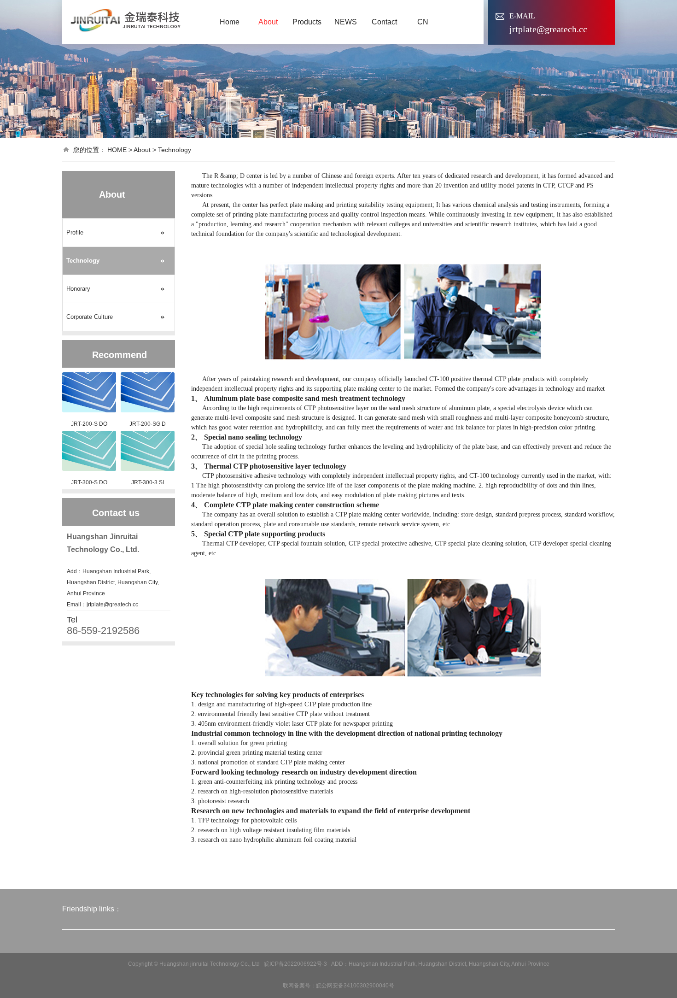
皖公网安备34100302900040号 (355, 985)
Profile (74, 232)
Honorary (78, 288)
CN (422, 22)
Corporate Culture (89, 316)
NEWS (345, 22)
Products (306, 22)
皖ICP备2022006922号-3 (295, 964)
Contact (384, 22)
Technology (174, 149)
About (268, 22)
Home (229, 22)
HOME (117, 149)
